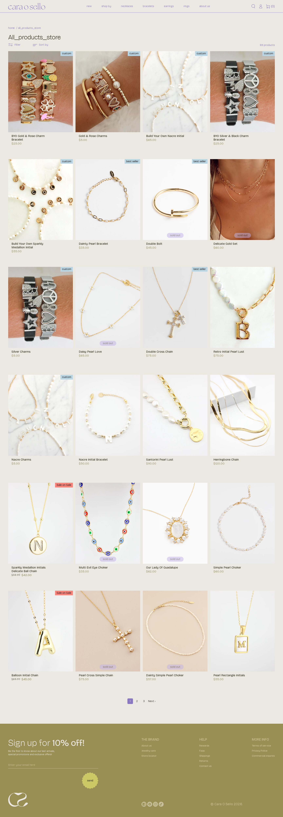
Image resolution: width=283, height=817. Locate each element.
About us (147, 745)
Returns (203, 760)
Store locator (149, 755)
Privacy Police (259, 750)
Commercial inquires (263, 755)
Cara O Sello (223, 804)
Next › (152, 701)
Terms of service (261, 745)
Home (11, 28)
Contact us (205, 766)
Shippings (204, 755)
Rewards (204, 745)
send (90, 780)
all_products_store (29, 28)
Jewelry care (149, 750)
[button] (253, 6)
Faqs (202, 750)
